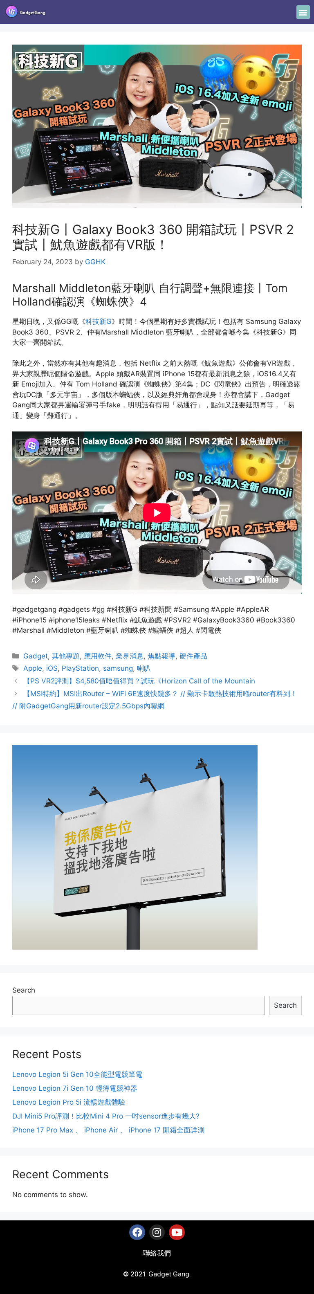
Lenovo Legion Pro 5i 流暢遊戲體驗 (68, 1102)
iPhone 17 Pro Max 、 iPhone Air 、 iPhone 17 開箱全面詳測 (108, 1130)
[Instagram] (157, 1232)
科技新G (98, 321)
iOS (52, 668)
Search (23, 990)
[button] (303, 12)
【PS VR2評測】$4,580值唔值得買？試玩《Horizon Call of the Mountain (139, 681)
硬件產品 (193, 656)
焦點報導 (161, 656)
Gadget (35, 656)
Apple (32, 668)
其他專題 (66, 656)
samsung (118, 668)
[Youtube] (176, 1232)
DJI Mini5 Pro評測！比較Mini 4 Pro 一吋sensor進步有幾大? (106, 1116)
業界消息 (130, 656)
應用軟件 (98, 656)
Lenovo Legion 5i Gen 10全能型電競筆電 (77, 1074)
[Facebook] (137, 1232)
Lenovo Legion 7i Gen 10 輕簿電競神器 (74, 1088)
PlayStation (80, 668)
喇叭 (144, 668)
